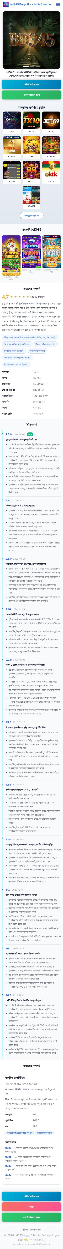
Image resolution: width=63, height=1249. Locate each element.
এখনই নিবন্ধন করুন (31, 94)
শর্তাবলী (25, 1229)
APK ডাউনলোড (31, 84)
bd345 (6, 303)
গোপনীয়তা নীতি (35, 1229)
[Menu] (58, 4)
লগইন (31, 1206)
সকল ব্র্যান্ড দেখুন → (31, 215)
